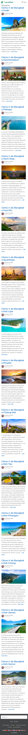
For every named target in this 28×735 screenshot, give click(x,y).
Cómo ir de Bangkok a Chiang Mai (12, 411)
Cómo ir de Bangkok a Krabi (12, 9)
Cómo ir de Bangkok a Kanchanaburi (12, 58)
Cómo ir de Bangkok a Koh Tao (12, 462)
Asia (11, 721)
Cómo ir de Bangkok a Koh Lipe (12, 310)
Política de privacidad (21, 725)
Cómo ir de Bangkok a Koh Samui (12, 662)
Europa (16, 721)
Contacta (10, 727)
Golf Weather (17, 727)
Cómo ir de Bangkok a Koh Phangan (12, 514)
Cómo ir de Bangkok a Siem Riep (12, 157)
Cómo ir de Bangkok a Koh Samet (12, 611)
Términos (13, 725)
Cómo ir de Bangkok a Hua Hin (12, 209)
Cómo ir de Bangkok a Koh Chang (12, 561)
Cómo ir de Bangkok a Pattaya (12, 108)
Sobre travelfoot (6, 725)
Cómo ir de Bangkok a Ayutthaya (12, 258)
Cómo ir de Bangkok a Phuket (12, 361)
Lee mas (14, 51)
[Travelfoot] (7, 2)
